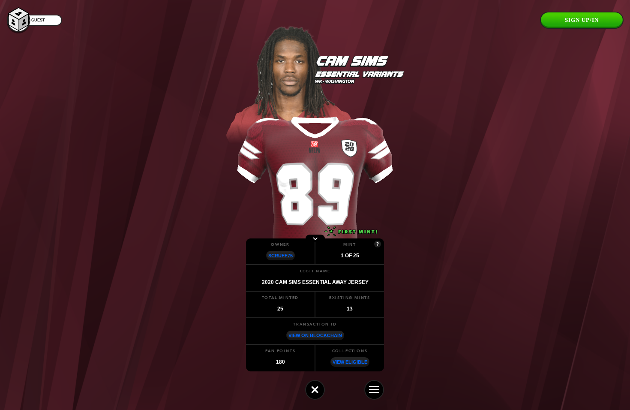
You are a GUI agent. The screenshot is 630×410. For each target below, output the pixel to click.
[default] (315, 390)
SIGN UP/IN (582, 20)
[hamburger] (374, 390)
